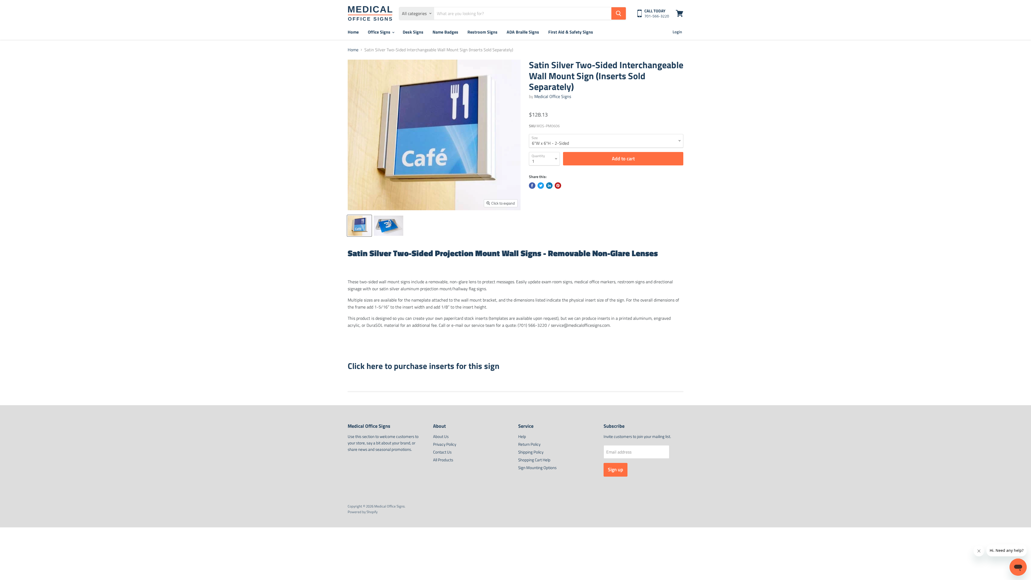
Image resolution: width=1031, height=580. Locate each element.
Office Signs (379, 32)
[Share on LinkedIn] (549, 185)
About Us (441, 436)
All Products (443, 460)
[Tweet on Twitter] (541, 185)
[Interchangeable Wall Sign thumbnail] (388, 225)
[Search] (618, 13)
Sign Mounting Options (537, 468)
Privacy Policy (444, 444)
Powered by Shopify (362, 511)
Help (522, 436)
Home (353, 32)
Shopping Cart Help (534, 460)
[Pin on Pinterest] (558, 185)
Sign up (615, 469)
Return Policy (529, 444)
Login (677, 32)
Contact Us (442, 452)
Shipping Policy (530, 452)
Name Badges (445, 32)
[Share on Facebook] (532, 185)
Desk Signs (413, 32)
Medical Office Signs (552, 96)
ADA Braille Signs (523, 32)
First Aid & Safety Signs (570, 32)
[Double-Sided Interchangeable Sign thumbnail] (359, 225)
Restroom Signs (482, 32)
